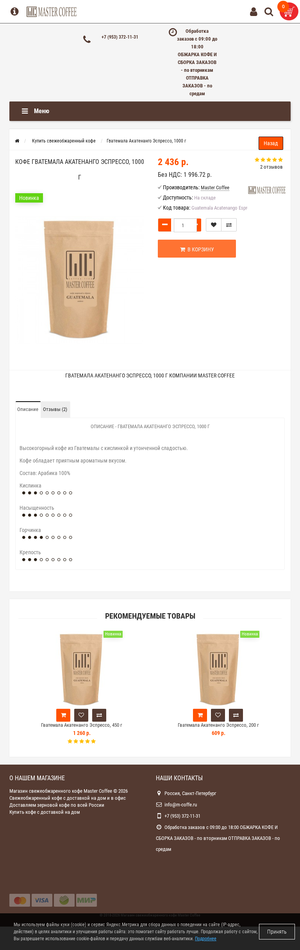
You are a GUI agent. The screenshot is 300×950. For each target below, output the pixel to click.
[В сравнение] (229, 224)
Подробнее (205, 938)
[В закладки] (213, 224)
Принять (277, 932)
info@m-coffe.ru (180, 805)
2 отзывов (271, 167)
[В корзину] (63, 715)
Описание (27, 409)
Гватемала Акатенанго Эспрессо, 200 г (218, 725)
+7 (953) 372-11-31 (120, 37)
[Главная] (17, 141)
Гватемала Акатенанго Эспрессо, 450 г (81, 725)
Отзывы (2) (55, 409)
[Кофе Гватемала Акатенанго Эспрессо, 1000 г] (79, 279)
